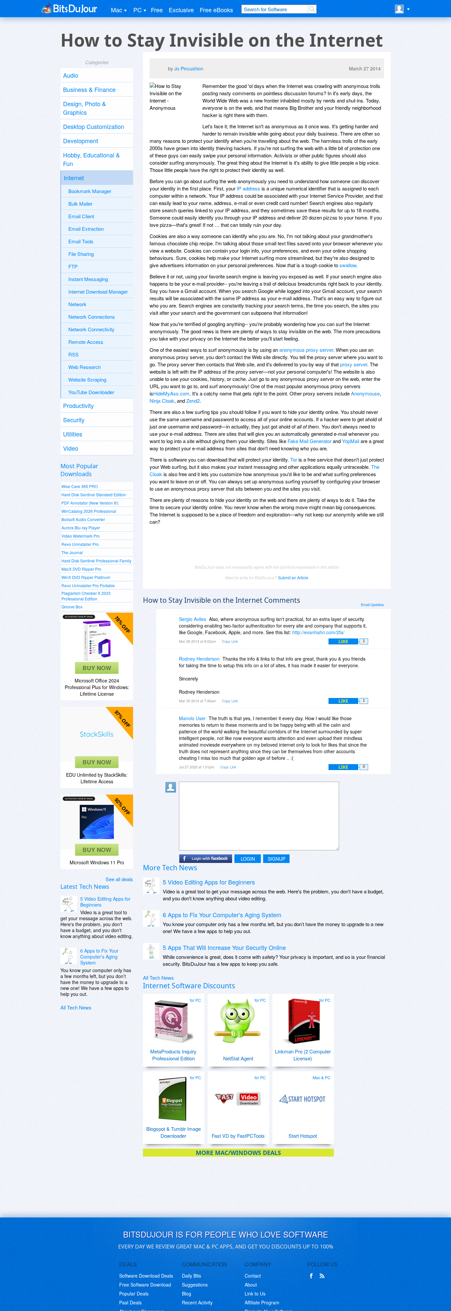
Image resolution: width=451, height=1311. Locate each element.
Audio (70, 75)
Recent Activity (197, 1302)
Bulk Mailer (80, 203)
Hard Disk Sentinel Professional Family (96, 560)
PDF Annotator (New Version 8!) (90, 503)
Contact (253, 1275)
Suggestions (195, 1284)
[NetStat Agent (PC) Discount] (237, 1019)
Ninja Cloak (162, 400)
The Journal (72, 552)
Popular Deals (134, 1293)
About (251, 1284)
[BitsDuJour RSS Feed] (323, 1276)
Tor (293, 459)
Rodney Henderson (199, 658)
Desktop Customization (93, 126)
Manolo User (192, 718)
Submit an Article (293, 577)
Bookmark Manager (89, 190)
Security (74, 419)
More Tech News (170, 867)
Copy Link (230, 641)
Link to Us (255, 1293)
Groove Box (72, 606)
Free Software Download (145, 1284)
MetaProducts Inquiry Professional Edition (173, 1055)
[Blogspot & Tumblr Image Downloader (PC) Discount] (172, 1096)
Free (157, 9)
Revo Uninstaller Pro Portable (88, 585)
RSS (73, 354)
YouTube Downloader (91, 392)
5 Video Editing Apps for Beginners (105, 901)
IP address (248, 188)
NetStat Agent (238, 1058)
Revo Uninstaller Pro (80, 544)
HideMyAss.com (171, 393)
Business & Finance (89, 89)
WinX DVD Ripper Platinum (85, 577)
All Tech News (75, 1007)
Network (77, 304)
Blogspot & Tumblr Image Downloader (173, 1132)
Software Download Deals (146, 1275)
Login (248, 858)
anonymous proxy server (306, 349)
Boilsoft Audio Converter (83, 519)
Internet (74, 177)
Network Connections (91, 316)
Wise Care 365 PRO (79, 486)
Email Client (81, 216)
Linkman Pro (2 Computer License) (303, 1055)
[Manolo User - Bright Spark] (172, 723)
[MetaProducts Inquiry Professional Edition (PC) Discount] (172, 1019)
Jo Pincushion (188, 68)
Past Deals (130, 1302)
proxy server (353, 364)
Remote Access (85, 341)
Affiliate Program (262, 1302)
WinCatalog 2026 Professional (88, 511)
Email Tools (80, 241)
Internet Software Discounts (189, 985)
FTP (73, 266)
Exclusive (181, 9)
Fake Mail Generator (309, 440)
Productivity (78, 405)
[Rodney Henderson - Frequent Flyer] (172, 663)
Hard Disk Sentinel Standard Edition (93, 494)
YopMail (350, 440)
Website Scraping (87, 379)
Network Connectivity (91, 329)
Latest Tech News (84, 886)
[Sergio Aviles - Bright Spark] (172, 624)
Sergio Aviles (192, 619)
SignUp (276, 858)
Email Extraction (86, 228)
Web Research (84, 366)
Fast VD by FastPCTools (238, 1135)
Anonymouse (365, 393)
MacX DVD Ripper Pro (81, 569)
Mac (116, 9)
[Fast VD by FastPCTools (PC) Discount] (237, 1096)
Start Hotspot (303, 1135)
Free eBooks (216, 9)
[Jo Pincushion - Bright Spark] (160, 70)
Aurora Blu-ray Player (80, 527)
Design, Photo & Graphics (84, 107)
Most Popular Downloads (79, 470)
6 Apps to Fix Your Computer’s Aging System (99, 956)
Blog (186, 1293)
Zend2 (193, 400)
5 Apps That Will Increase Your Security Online (224, 947)
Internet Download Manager (98, 291)
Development (80, 140)
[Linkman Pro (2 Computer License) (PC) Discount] (302, 1019)
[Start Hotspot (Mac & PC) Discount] (302, 1096)
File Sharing (81, 253)
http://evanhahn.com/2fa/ (318, 632)
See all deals (119, 879)
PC (137, 9)
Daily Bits (191, 1275)
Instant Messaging (88, 278)
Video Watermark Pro (80, 536)
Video (70, 448)
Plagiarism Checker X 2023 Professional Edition (86, 595)
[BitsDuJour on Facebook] (312, 1276)
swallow (347, 265)
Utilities (72, 434)
